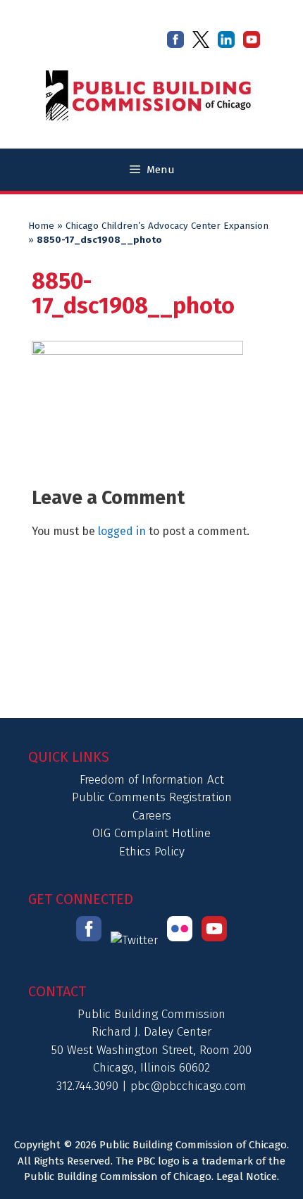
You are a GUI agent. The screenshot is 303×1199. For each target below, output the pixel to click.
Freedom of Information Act (152, 779)
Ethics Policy (152, 851)
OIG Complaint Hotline (151, 833)
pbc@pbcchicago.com (188, 1086)
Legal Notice (246, 1176)
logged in (122, 531)
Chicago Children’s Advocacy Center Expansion (167, 226)
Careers (151, 815)
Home (41, 226)
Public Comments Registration (152, 797)
